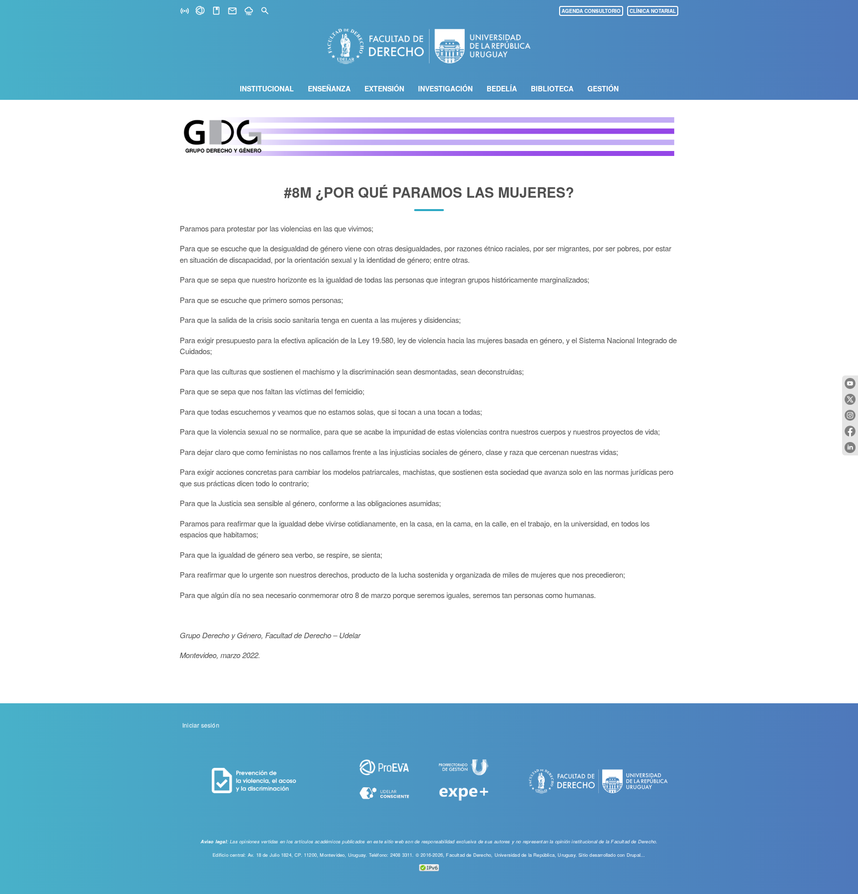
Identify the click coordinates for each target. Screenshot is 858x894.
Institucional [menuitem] (267, 88)
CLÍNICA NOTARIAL (653, 10)
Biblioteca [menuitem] (552, 88)
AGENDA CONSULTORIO (591, 10)
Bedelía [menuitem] (502, 88)
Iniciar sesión (200, 725)
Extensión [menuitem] (384, 88)
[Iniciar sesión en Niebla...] (249, 11)
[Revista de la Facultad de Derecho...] (216, 11)
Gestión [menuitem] (603, 88)
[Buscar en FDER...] (265, 11)
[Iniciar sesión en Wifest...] (185, 11)
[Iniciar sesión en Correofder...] (232, 11)
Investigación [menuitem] (445, 88)
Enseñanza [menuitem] (329, 88)
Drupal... (636, 854)
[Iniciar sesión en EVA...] (200, 12)
